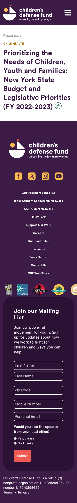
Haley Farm (38, 217)
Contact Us (38, 265)
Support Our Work (38, 225)
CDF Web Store (38, 273)
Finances (38, 249)
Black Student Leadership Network (38, 201)
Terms (8, 492)
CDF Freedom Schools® (38, 192)
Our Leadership (38, 241)
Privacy (24, 492)
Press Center (38, 257)
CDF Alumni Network (38, 209)
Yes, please (26, 438)
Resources (11, 35)
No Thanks (25, 443)
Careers (38, 233)
